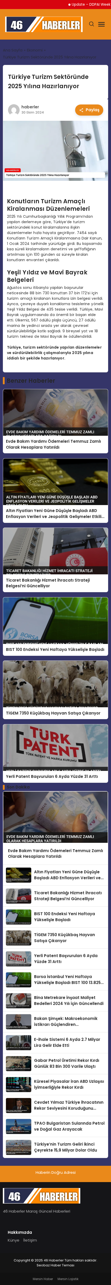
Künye (13, 1240)
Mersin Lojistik (68, 1279)
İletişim (30, 1240)
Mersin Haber (43, 1279)
